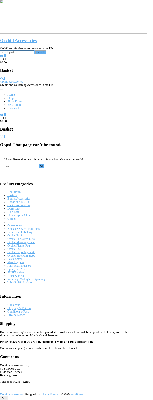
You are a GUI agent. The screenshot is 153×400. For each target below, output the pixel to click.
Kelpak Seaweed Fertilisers (23, 228)
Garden (11, 218)
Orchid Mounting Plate (21, 242)
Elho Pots (13, 212)
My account (14, 104)
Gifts (10, 222)
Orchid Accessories (18, 40)
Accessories (14, 191)
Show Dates (14, 101)
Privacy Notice (16, 314)
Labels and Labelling (19, 232)
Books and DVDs (18, 201)
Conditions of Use (18, 311)
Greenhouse (14, 225)
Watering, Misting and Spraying (26, 279)
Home (11, 94)
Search (40, 52)
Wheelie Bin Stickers (19, 282)
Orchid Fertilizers (17, 235)
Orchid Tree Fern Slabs (21, 255)
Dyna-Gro (13, 208)
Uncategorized (16, 275)
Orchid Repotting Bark (21, 252)
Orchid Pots (14, 248)
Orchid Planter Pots (18, 245)
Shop (10, 98)
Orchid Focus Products (21, 238)
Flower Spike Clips (18, 215)
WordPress (76, 394)
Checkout (13, 108)
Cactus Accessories (18, 205)
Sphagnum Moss (17, 269)
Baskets (12, 195)
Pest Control (14, 259)
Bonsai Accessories (18, 198)
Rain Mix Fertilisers (19, 265)
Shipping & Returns (19, 308)
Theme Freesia (50, 394)
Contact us (13, 304)
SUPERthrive (15, 272)
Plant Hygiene (15, 262)
